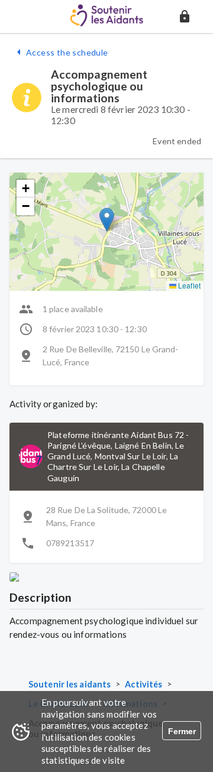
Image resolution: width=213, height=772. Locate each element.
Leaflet (188, 285)
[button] (185, 16)
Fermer (182, 731)
